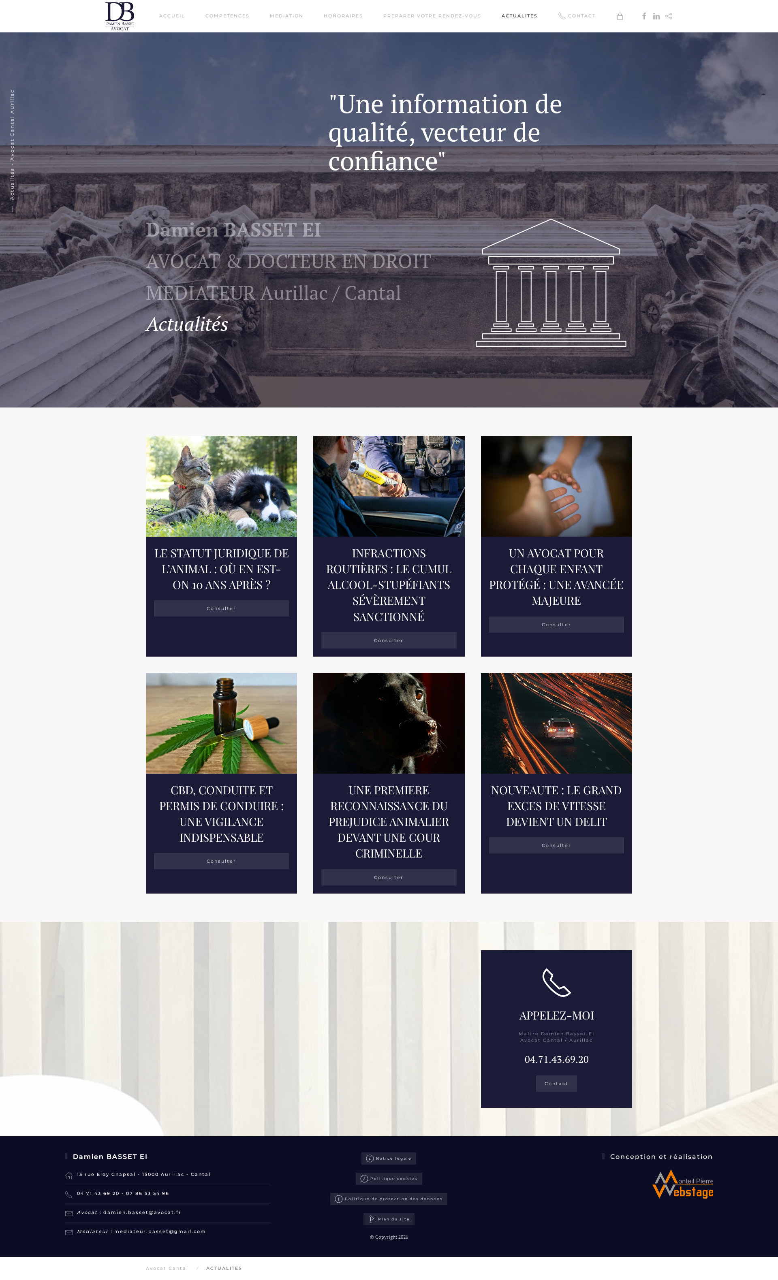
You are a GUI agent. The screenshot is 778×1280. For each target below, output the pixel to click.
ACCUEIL (172, 16)
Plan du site (394, 1219)
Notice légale (394, 1158)
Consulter (221, 608)
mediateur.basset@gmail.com (160, 1231)
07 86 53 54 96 (147, 1193)
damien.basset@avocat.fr (142, 1212)
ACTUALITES (520, 16)
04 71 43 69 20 (98, 1193)
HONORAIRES (343, 16)
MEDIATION (287, 16)
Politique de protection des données (394, 1199)
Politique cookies (394, 1178)
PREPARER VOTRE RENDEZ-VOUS (432, 16)
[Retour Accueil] (120, 16)
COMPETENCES (227, 16)
